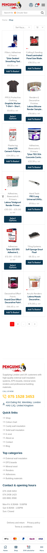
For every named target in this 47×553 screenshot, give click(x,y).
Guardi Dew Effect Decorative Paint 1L (12, 302)
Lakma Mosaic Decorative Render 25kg (34, 299)
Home (4, 20)
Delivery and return (16, 523)
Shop (8, 418)
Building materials (14, 478)
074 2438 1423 (10, 495)
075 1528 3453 (10, 491)
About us (10, 438)
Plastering (13, 145)
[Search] (42, 13)
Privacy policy (33, 523)
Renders (10, 470)
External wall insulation (16, 458)
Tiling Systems (34, 246)
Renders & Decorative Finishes (34, 100)
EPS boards (11, 462)
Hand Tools (34, 193)
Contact (9, 442)
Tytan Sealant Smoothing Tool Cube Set (12, 61)
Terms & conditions (23, 527)
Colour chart (11, 422)
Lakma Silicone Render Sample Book (34, 109)
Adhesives (12, 246)
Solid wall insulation (15, 430)
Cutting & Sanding (34, 52)
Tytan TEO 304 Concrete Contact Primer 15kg (34, 157)
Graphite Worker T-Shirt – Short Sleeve (13, 106)
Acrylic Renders (34, 293)
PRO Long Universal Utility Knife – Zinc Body (34, 199)
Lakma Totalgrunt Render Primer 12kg (12, 205)
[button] (31, 5)
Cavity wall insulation (15, 426)
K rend (9, 434)
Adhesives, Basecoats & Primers (34, 148)
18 (29, 324)
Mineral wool (11, 466)
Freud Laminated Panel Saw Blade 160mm (34, 58)
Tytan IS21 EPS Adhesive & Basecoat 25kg (13, 252)
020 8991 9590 (10, 498)
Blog (8, 446)
